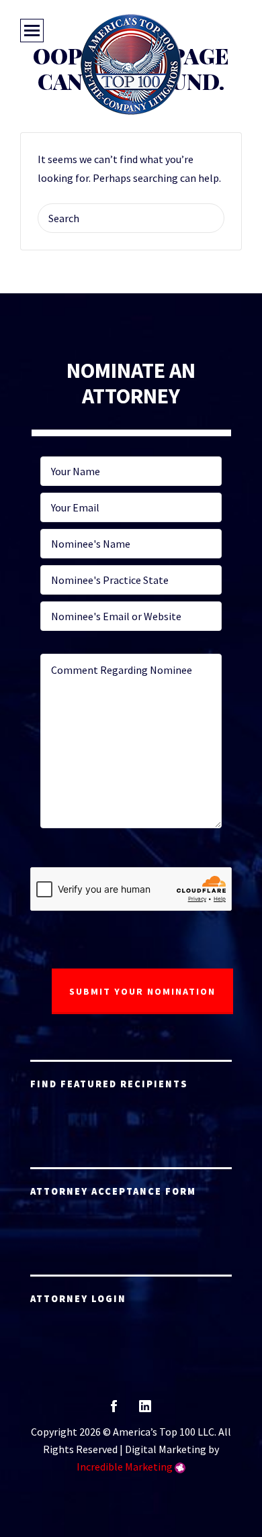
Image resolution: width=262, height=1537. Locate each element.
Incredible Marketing (125, 1466)
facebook (114, 1410)
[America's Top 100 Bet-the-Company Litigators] (131, 64)
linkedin (145, 1410)
